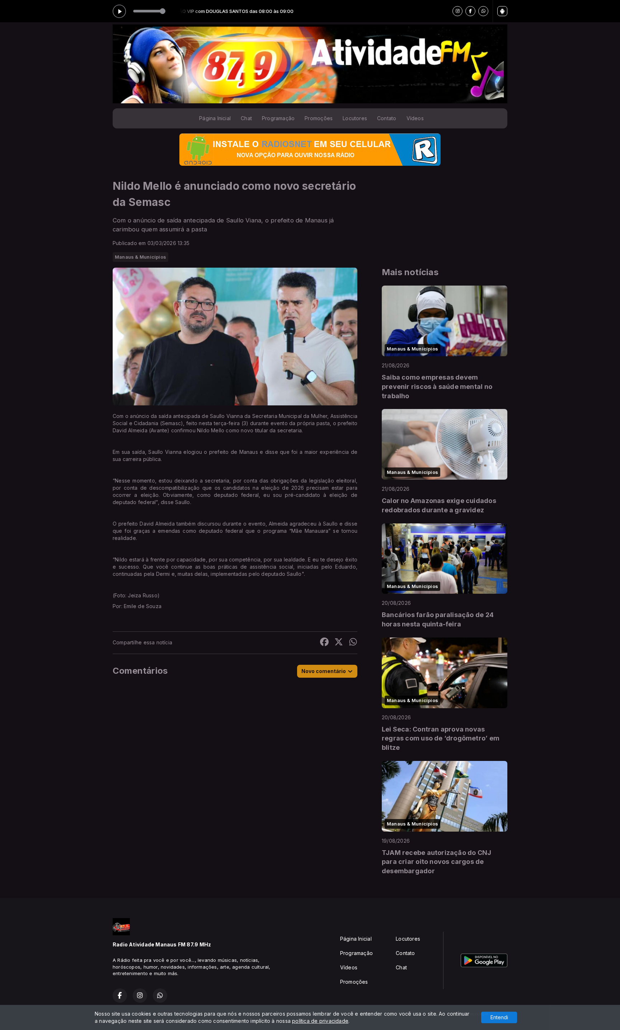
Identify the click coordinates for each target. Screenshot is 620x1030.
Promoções (319, 118)
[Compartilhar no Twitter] (338, 643)
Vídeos (415, 118)
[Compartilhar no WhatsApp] (353, 643)
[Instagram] (457, 11)
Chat (246, 118)
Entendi (499, 1017)
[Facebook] (470, 11)
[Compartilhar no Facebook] (324, 643)
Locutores (355, 118)
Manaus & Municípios (140, 257)
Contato (386, 118)
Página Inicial (215, 118)
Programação (278, 118)
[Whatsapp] (483, 11)
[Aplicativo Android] (502, 11)
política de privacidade (320, 1021)
